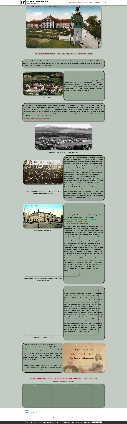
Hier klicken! (52, 370)
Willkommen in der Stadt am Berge (37, 2)
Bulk (73, 418)
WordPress (65, 418)
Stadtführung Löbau (75, 2)
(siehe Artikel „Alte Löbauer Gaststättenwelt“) (86, 237)
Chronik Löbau (88, 2)
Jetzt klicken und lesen (84, 370)
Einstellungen (97, 422)
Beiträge (96, 2)
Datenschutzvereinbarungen (30, 412)
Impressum (26, 410)
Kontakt (104, 2)
